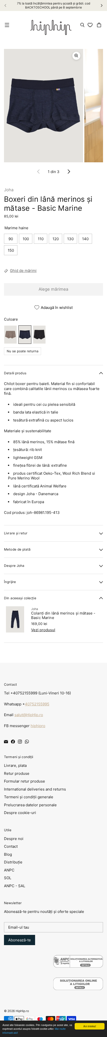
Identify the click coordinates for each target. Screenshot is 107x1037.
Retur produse (16, 773)
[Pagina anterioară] (38, 171)
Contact (11, 846)
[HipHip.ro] (50, 25)
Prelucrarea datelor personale (30, 805)
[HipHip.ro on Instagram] (19, 741)
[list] (53, 106)
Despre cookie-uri (20, 812)
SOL (7, 877)
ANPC (9, 870)
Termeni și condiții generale (28, 797)
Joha (9, 189)
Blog (8, 854)
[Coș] (100, 24)
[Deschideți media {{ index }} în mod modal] (43, 106)
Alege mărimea (53, 289)
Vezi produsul (43, 629)
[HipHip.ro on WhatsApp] (26, 741)
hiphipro (38, 725)
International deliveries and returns (35, 789)
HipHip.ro (22, 1011)
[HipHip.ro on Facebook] (12, 741)
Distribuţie (13, 862)
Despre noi (13, 838)
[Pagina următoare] (68, 171)
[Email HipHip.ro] (5, 741)
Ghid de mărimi (23, 270)
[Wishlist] (91, 25)
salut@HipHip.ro (28, 714)
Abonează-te (19, 940)
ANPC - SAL (14, 885)
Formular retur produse (24, 781)
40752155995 (37, 704)
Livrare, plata (15, 765)
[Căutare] (82, 24)
